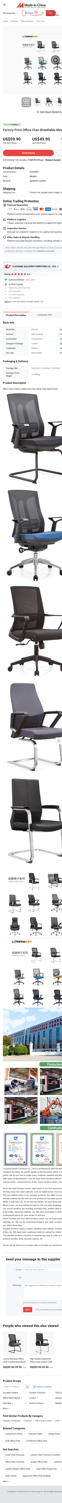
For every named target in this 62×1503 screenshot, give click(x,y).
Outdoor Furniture (37, 1392)
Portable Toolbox (10, 1392)
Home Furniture (36, 1403)
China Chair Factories (14, 1454)
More (5, 1481)
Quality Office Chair (39, 1461)
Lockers (32, 1397)
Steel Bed (7, 1403)
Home (5, 21)
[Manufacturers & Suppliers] (31, 5)
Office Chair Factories (14, 1461)
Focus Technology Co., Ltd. (36, 1491)
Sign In (7, 301)
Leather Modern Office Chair (17, 1468)
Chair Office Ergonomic (46, 1468)
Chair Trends (10, 1475)
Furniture (14, 21)
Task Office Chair (12, 1440)
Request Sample (53, 160)
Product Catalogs (43, 1386)
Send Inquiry (28, 152)
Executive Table (35, 1433)
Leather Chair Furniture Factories (45, 1454)
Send (27, 1309)
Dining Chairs (54, 1433)
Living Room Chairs (13, 1433)
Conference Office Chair (36, 1440)
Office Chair (40, 21)
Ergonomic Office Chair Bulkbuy (36, 1475)
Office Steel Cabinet (11, 1397)
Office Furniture (27, 21)
